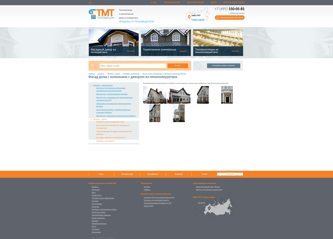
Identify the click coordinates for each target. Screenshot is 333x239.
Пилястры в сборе (98, 212)
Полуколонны (97, 204)
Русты (94, 227)
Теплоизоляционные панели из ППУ (158, 203)
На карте (201, 203)
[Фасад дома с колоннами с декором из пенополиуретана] (154, 95)
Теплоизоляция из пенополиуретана (206, 51)
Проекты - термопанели (103, 85)
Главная (91, 74)
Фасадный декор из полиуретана (103, 51)
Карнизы (95, 187)
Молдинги (96, 190)
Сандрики (95, 229)
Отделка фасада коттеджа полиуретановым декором (114, 133)
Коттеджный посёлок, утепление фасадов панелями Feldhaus (113, 111)
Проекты (101, 74)
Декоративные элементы (101, 215)
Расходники (96, 232)
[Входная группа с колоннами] (227, 95)
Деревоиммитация (99, 224)
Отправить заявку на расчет (223, 66)
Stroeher (147, 187)
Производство (172, 2)
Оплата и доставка (234, 2)
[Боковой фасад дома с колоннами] (179, 95)
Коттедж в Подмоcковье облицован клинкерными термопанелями (110, 89)
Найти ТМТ (198, 18)
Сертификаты (152, 174)
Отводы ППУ (148, 206)
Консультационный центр (231, 18)
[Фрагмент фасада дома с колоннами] (179, 113)
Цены (214, 2)
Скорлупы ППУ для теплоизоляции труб (159, 198)
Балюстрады (96, 195)
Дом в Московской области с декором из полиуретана (113, 127)
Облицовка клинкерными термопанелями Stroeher (113, 105)
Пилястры (95, 207)
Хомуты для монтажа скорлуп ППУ (209, 190)
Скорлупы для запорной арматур (156, 200)
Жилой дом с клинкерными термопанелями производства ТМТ (114, 99)
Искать (178, 66)
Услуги (204, 174)
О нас (154, 2)
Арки (94, 193)
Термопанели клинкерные (159, 49)
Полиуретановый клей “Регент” (208, 187)
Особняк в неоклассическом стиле (110, 122)
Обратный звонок (237, 13)
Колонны (95, 201)
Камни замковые (98, 218)
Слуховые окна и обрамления (103, 198)
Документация (195, 2)
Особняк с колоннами (131, 74)
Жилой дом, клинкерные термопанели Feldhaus (116, 116)
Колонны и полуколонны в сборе (104, 210)
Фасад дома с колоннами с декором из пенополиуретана (164, 74)
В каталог (131, 51)
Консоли (95, 221)
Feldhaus (147, 190)
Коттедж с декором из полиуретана (110, 138)
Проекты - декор (113, 74)
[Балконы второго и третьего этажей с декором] (154, 113)
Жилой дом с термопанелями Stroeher (112, 94)
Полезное (179, 174)
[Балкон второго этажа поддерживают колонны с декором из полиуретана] (203, 95)
